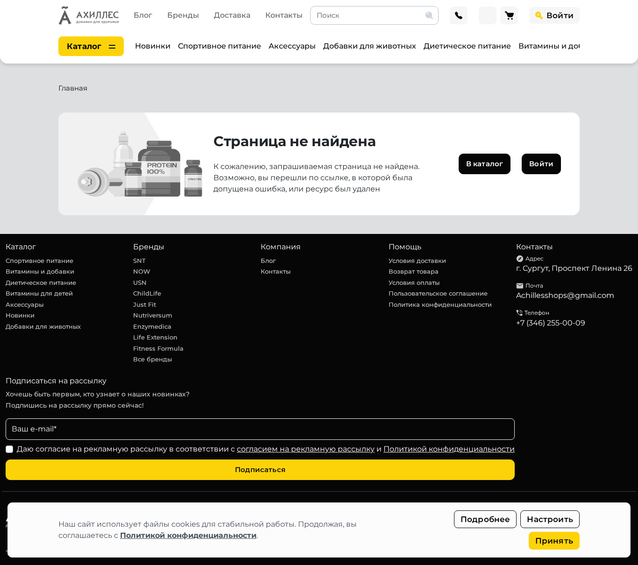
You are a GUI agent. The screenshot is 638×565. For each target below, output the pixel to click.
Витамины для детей (39, 293)
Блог (143, 15)
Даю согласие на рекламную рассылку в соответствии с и (266, 449)
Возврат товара (414, 271)
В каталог (484, 163)
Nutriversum (152, 315)
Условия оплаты (414, 282)
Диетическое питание (467, 46)
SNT (139, 260)
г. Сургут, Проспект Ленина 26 (574, 268)
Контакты (284, 15)
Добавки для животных (369, 46)
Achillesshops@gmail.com (565, 295)
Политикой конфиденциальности (188, 535)
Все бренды (152, 359)
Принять (554, 540)
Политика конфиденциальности (440, 304)
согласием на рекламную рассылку (306, 449)
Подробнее (485, 519)
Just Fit (144, 304)
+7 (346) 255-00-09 (550, 322)
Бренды (183, 15)
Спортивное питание (219, 46)
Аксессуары (292, 46)
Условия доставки (417, 260)
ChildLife (147, 293)
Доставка (232, 15)
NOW (141, 271)
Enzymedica (152, 326)
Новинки (152, 46)
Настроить (550, 519)
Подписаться (260, 469)
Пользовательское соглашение (438, 293)
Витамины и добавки (560, 46)
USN (140, 282)
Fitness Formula (158, 348)
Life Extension (155, 337)
